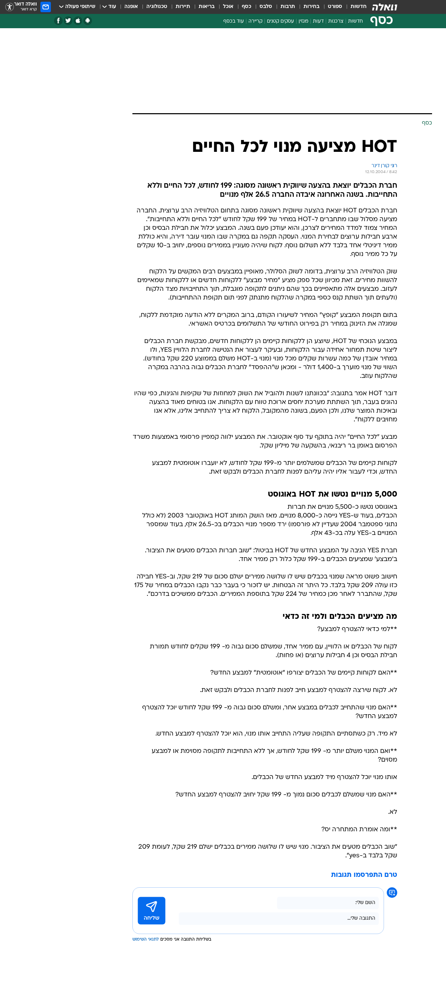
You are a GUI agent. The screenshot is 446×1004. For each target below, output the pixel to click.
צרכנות (336, 21)
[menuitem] (354, 7)
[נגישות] (9, 7)
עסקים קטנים (280, 21)
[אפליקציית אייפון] (78, 20)
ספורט (335, 6)
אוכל (228, 6)
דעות (318, 21)
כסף (246, 6)
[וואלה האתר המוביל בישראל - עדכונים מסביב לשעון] (384, 6)
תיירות (183, 6)
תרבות (287, 6)
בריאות (207, 6)
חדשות (359, 6)
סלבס (266, 6)
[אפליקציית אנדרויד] (87, 20)
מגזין (303, 21)
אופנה (131, 6)
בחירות (311, 6)
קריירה (255, 21)
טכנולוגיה (156, 6)
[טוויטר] (68, 20)
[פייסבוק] (58, 20)
